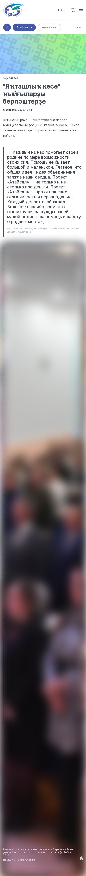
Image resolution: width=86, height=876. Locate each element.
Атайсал (22, 27)
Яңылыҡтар (49, 27)
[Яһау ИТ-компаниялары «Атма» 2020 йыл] (81, 858)
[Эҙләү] (73, 10)
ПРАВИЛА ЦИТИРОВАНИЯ (19, 860)
